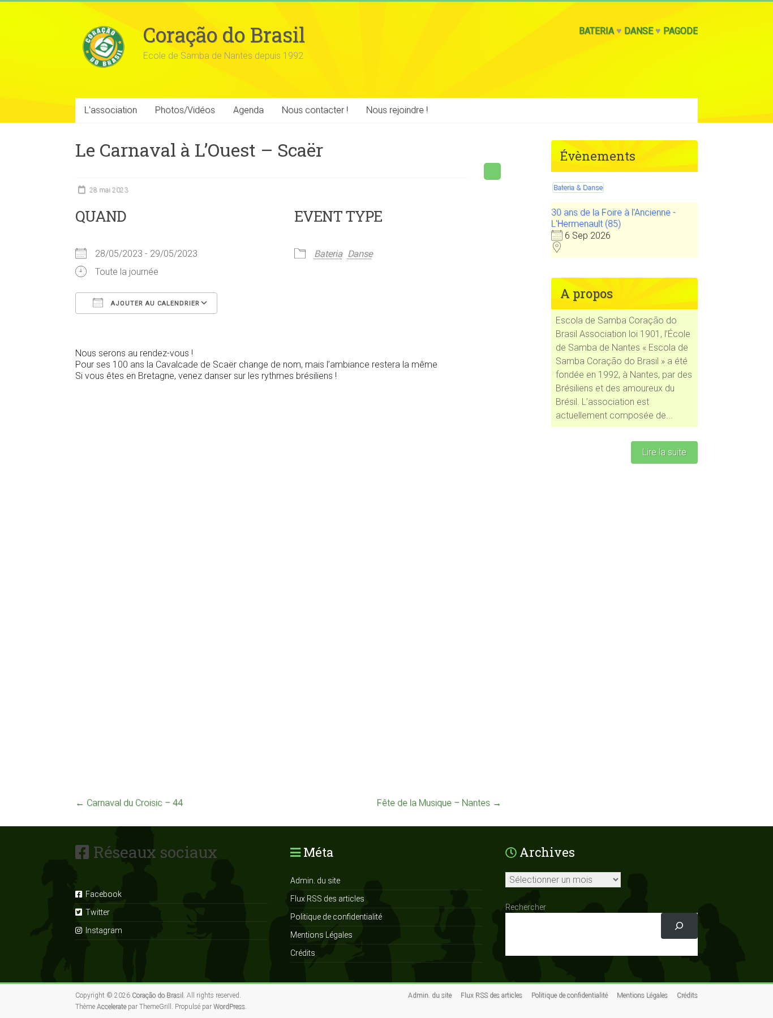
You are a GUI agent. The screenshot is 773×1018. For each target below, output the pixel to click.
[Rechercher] (679, 926)
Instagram (102, 930)
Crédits (302, 952)
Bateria (596, 30)
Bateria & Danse (578, 187)
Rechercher (525, 907)
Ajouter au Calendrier (154, 303)
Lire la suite (664, 452)
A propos (586, 293)
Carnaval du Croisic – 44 (129, 802)
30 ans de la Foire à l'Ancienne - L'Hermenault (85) (613, 218)
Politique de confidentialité (336, 916)
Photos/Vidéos (185, 110)
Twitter (96, 912)
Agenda (248, 110)
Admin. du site (315, 880)
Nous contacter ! (315, 110)
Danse (638, 30)
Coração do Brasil (224, 34)
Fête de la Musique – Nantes (439, 802)
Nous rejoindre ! (397, 110)
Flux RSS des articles (327, 898)
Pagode (680, 30)
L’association (110, 110)
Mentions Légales (321, 934)
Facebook (102, 894)
